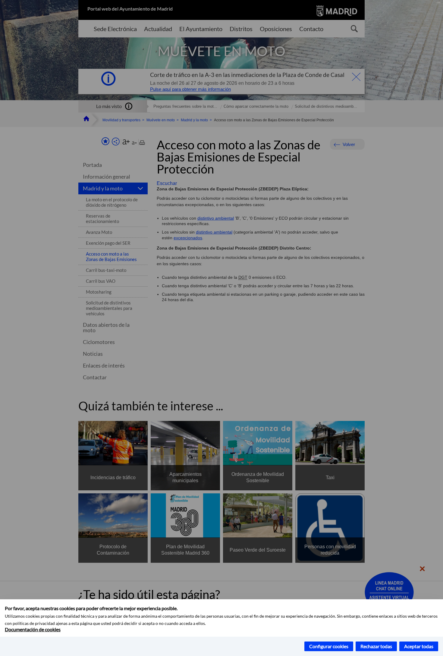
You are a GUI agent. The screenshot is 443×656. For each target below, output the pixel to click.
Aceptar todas (418, 646)
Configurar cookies (328, 646)
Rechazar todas (376, 646)
